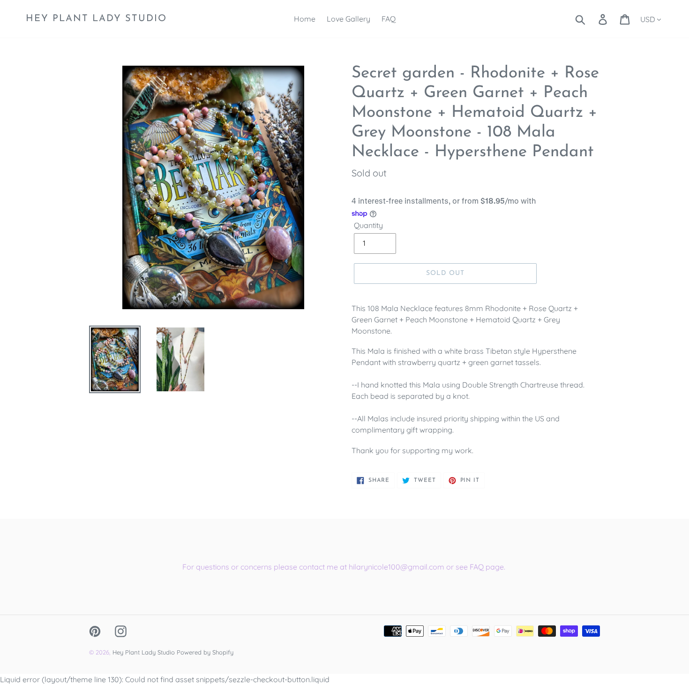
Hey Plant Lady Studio (96, 18)
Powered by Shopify (205, 652)
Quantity (368, 225)
